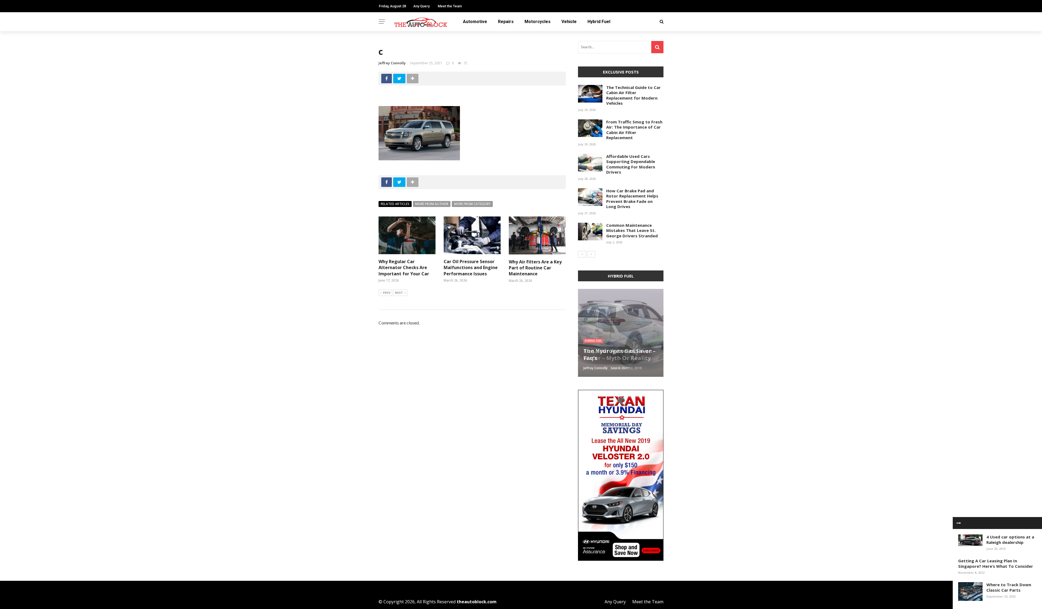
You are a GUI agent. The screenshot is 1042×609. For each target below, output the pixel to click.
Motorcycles (538, 21)
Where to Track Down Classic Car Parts (1008, 587)
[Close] (959, 523)
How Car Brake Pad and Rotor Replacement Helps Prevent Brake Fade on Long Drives (632, 198)
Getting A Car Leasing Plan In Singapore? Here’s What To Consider (995, 563)
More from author (431, 204)
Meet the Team (450, 6)
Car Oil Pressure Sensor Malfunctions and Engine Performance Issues (471, 268)
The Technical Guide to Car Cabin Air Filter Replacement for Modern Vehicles (633, 95)
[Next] (591, 254)
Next (399, 293)
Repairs (506, 21)
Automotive (475, 21)
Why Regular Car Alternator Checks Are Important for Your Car (404, 268)
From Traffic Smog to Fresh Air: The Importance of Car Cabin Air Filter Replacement (634, 130)
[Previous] (582, 254)
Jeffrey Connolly (392, 62)
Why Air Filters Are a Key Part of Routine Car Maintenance (535, 268)
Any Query (421, 6)
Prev (386, 293)
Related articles (395, 204)
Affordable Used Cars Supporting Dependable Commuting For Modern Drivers (630, 164)
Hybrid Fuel (598, 21)
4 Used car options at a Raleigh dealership (1010, 539)
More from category (472, 204)
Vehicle (569, 21)
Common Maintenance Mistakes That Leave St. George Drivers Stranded (632, 230)
